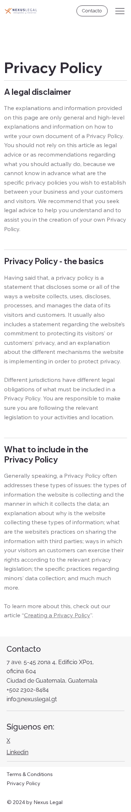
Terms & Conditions (30, 774)
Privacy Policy (23, 783)
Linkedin (17, 752)
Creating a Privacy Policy (57, 615)
